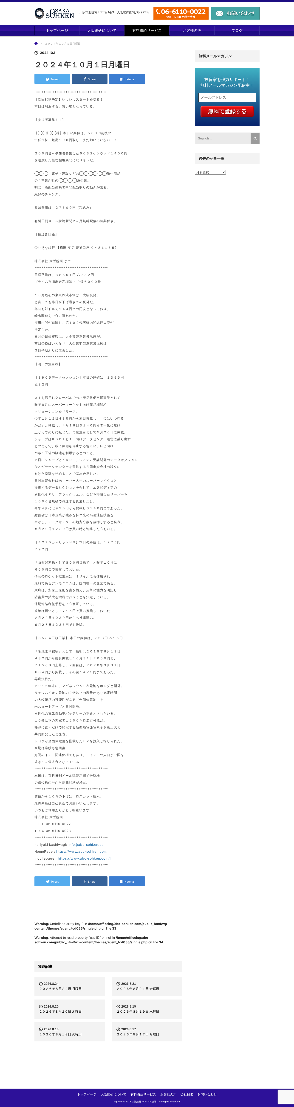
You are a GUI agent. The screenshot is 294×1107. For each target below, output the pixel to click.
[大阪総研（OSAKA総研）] (54, 13)
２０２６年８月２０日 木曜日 (60, 1011)
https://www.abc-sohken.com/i (84, 858)
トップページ (57, 30)
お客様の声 (192, 30)
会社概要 (187, 1094)
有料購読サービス (147, 30)
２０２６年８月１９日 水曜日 (137, 1011)
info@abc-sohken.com (87, 844)
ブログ (237, 30)
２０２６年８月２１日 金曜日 (137, 989)
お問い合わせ (207, 1094)
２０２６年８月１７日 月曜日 (137, 1034)
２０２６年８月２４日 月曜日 (60, 989)
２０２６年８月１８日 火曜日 (60, 1034)
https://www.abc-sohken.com (81, 851)
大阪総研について (102, 30)
